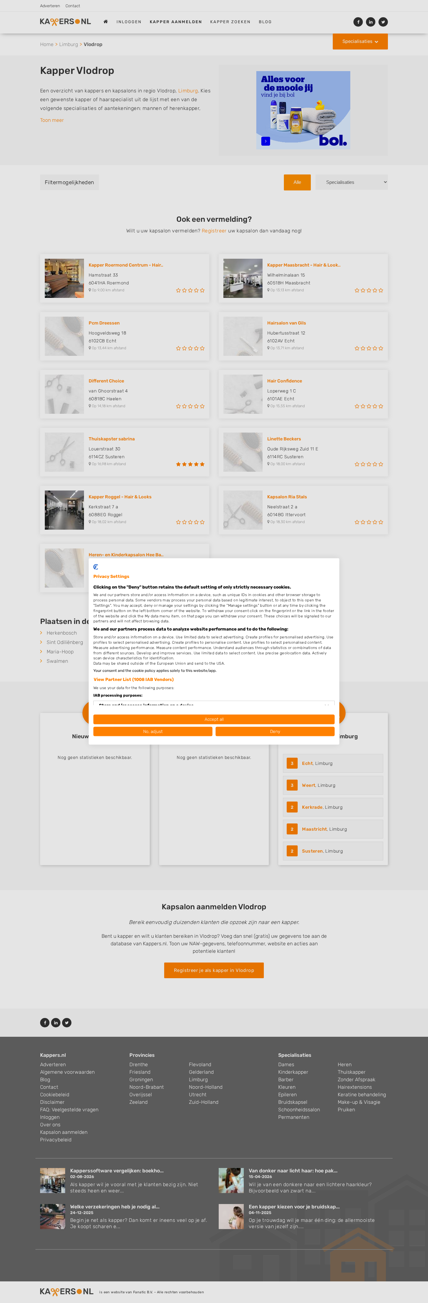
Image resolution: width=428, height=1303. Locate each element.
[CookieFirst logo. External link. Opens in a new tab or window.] (95, 567)
